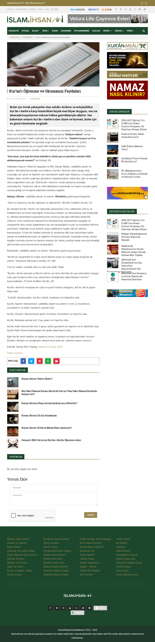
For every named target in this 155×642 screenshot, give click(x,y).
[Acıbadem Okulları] (127, 294)
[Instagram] (126, 9)
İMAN (45, 31)
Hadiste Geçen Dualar (55, 574)
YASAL (40, 9)
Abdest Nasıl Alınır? (54, 554)
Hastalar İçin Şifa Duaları (21, 550)
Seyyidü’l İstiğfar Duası (129, 562)
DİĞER (130, 31)
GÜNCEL (119, 31)
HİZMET (106, 31)
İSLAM (35, 31)
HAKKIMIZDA (21, 9)
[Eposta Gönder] (56, 361)
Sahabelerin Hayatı (127, 554)
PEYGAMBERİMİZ (81, 31)
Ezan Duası (122, 570)
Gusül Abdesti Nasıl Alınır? (22, 554)
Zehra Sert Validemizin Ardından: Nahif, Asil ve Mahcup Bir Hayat (43, 3)
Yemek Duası (87, 558)
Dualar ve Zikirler (17, 542)
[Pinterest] (140, 9)
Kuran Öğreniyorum (127, 574)
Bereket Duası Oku (54, 562)
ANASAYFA (14, 31)
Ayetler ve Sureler (17, 562)
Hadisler (120, 546)
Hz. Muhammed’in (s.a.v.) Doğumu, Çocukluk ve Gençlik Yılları (134, 173)
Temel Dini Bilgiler (90, 570)
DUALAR (96, 31)
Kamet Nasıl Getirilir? (92, 546)
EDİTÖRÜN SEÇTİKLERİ (122, 211)
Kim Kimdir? (87, 574)
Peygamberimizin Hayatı (57, 550)
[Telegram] (144, 9)
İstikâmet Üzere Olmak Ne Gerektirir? (134, 160)
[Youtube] (130, 9)
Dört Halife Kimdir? (91, 542)
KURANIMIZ (66, 31)
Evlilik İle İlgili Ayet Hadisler (95, 538)
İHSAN (55, 31)
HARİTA (32, 9)
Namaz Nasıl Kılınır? (18, 538)
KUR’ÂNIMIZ (28, 37)
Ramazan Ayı (87, 550)
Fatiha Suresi (123, 566)
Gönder (90, 515)
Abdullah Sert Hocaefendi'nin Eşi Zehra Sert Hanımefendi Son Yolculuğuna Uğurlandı (124, 265)
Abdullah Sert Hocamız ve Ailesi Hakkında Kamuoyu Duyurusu (134, 276)
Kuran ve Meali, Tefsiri (19, 570)
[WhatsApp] (135, 9)
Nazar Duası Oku (125, 558)
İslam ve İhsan (14, 353)
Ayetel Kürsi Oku (52, 558)
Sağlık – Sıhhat (88, 566)
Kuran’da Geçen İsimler (56, 538)
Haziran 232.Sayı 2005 (50, 346)
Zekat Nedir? (87, 554)
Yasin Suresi (123, 538)
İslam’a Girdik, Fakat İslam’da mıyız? (132, 135)
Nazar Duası (50, 546)
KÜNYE (10, 9)
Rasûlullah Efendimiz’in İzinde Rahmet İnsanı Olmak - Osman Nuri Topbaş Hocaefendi (127, 252)
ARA (47, 9)
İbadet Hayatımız (89, 562)
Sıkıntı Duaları (51, 542)
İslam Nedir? (14, 546)
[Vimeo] (83, 608)
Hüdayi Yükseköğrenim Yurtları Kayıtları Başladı (134, 236)
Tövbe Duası (14, 574)
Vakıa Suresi (123, 550)
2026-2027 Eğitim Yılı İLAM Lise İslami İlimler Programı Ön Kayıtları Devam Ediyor (134, 125)
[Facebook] (117, 9)
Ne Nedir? (121, 542)
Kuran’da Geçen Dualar (56, 570)
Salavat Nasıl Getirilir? (56, 566)
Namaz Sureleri (16, 558)
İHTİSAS (25, 31)
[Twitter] (121, 9)
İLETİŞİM (54, 9)
